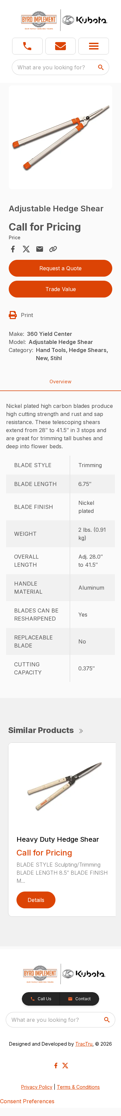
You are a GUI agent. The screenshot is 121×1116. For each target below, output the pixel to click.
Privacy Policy (36, 1087)
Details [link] (36, 900)
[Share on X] (26, 249)
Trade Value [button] (60, 289)
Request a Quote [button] (60, 268)
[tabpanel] (60, 138)
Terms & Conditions (78, 1087)
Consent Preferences (27, 1101)
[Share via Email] (40, 249)
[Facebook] (55, 1065)
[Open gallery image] (60, 137)
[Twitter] (65, 1065)
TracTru (83, 1044)
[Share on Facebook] (13, 249)
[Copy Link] (53, 249)
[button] (27, 46)
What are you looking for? (51, 67)
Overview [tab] (60, 381)
